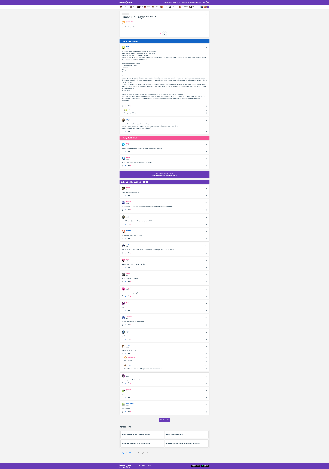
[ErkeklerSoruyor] (127, 465)
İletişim (160, 465)
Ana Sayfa (122, 453)
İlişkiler (148, 6)
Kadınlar (165, 6)
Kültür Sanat (174, 6)
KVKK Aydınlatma (152, 465)
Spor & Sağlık (185, 6)
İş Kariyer (157, 6)
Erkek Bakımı (125, 6)
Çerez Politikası (142, 465)
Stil (193, 6)
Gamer (134, 6)
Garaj (141, 6)
